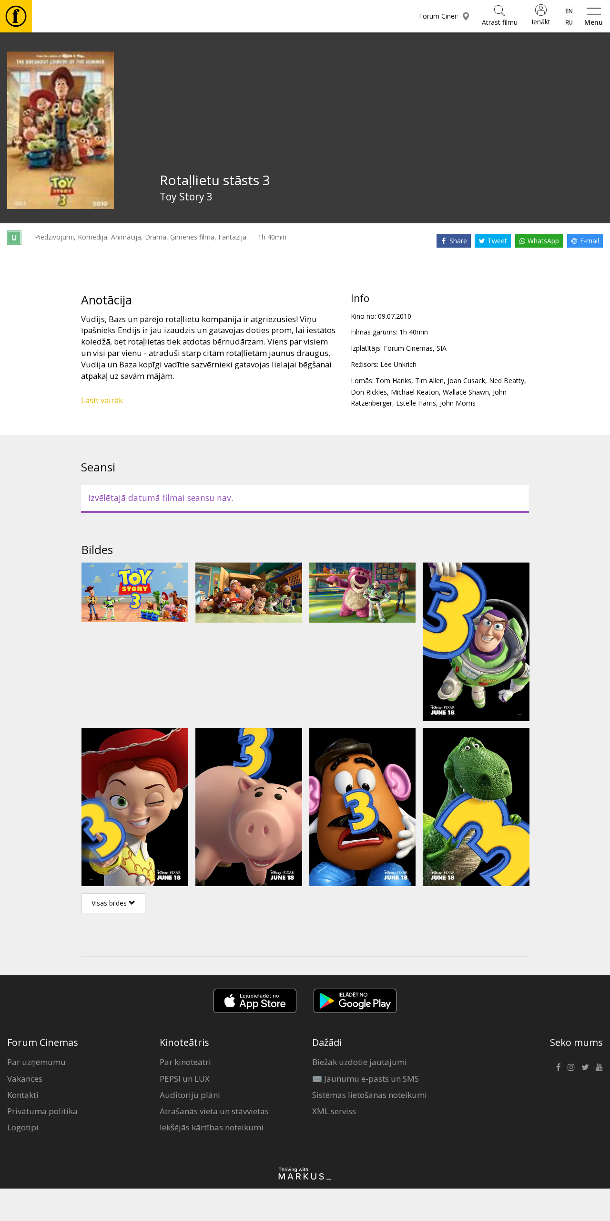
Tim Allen (429, 380)
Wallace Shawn (466, 392)
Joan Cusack (466, 380)
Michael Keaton (415, 392)
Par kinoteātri (185, 1061)
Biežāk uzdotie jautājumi (359, 1061)
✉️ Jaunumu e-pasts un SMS (365, 1078)
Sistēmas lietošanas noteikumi (369, 1094)
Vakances (24, 1078)
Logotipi (23, 1127)
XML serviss (334, 1111)
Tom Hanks (393, 380)
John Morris (458, 402)
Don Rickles (369, 392)
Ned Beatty (506, 380)
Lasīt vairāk (102, 400)
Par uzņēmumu (36, 1061)
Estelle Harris (416, 402)
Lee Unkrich (398, 364)
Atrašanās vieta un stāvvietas (214, 1111)
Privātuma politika (42, 1111)
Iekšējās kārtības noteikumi (212, 1127)
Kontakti (23, 1094)
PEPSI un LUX (185, 1078)
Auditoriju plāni (190, 1094)
